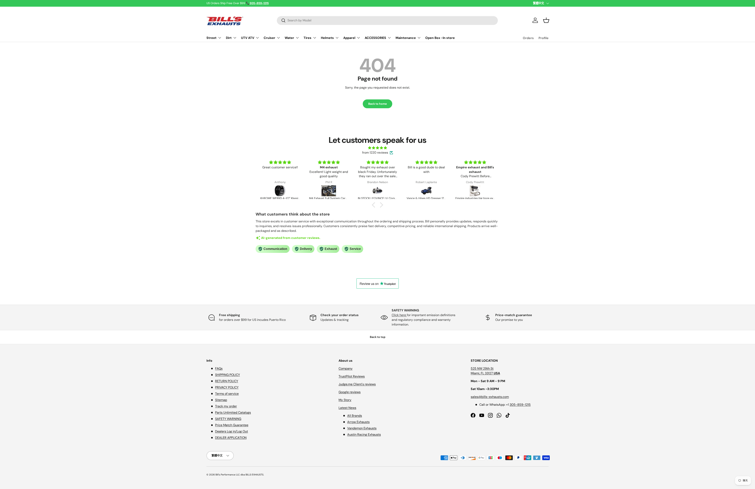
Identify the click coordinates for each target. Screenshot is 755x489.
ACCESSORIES (375, 38)
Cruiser (269, 38)
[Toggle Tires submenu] (314, 37)
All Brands (354, 416)
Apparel (349, 38)
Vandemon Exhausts (362, 428)
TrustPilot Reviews (352, 376)
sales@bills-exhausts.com (490, 397)
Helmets (327, 38)
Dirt (229, 38)
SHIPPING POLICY (227, 375)
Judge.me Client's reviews (357, 384)
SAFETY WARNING (228, 419)
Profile (544, 38)
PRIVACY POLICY (226, 387)
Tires (307, 38)
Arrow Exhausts (358, 422)
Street (211, 38)
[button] (546, 20)
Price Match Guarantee (231, 425)
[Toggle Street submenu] (219, 37)
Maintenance (406, 38)
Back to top (377, 337)
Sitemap (221, 400)
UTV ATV (247, 38)
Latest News (347, 408)
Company (346, 368)
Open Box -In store (440, 38)
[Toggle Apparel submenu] (358, 37)
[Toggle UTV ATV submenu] (257, 37)
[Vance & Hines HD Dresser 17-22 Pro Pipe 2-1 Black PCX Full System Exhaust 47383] (426, 190)
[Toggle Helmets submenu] (337, 37)
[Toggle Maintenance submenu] (419, 37)
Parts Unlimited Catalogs (233, 412)
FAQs (219, 368)
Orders (528, 38)
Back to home (377, 104)
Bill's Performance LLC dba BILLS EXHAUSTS (239, 474)
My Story (345, 400)
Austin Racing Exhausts (364, 434)
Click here (399, 315)
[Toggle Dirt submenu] (234, 37)
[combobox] (387, 20)
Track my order (226, 406)
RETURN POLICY (226, 381)
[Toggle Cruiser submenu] (278, 37)
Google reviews (350, 392)
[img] (377, 147)
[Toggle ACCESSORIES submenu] (389, 37)
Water (289, 38)
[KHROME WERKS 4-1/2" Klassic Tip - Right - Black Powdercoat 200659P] (280, 190)
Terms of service (227, 394)
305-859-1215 (520, 405)
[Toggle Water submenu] (297, 37)
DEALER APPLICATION (231, 438)
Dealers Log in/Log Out (231, 431)
